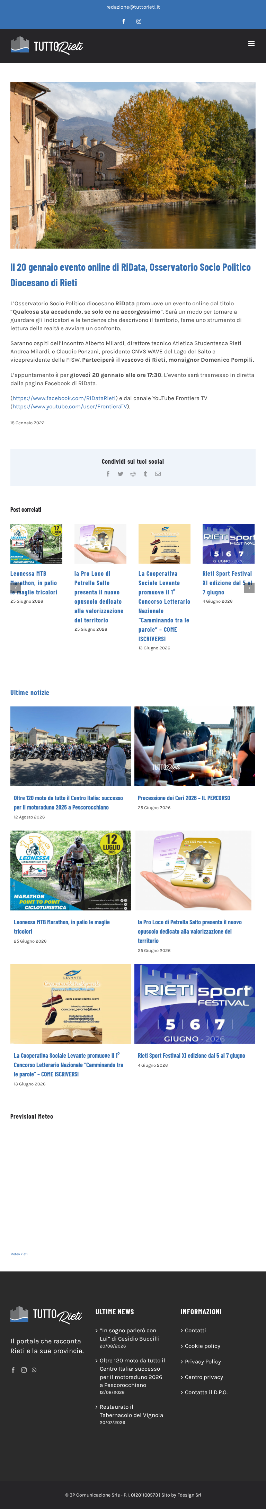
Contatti (195, 1330)
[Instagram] (24, 1370)
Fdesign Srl (189, 1495)
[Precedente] (15, 588)
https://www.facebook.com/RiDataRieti (64, 398)
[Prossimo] (249, 588)
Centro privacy (204, 1376)
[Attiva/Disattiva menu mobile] (252, 43)
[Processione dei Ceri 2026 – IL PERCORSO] (194, 746)
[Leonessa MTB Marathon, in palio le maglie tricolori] (70, 870)
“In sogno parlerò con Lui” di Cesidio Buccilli (130, 1334)
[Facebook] (13, 1370)
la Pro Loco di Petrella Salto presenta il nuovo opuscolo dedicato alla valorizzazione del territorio (190, 931)
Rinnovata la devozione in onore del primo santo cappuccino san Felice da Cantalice (227, 592)
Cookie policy (202, 1345)
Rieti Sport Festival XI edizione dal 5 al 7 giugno (163, 583)
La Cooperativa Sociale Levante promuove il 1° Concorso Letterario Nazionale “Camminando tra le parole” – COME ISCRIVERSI (68, 1065)
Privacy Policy (203, 1361)
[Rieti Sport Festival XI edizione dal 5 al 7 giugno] (164, 544)
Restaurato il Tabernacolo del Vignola (131, 1410)
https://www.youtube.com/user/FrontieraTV (69, 406)
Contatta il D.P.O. (206, 1392)
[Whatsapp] (34, 1370)
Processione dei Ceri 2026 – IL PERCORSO (184, 798)
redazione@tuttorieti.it (133, 7)
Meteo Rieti (19, 1254)
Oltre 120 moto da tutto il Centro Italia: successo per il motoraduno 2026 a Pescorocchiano (132, 1372)
